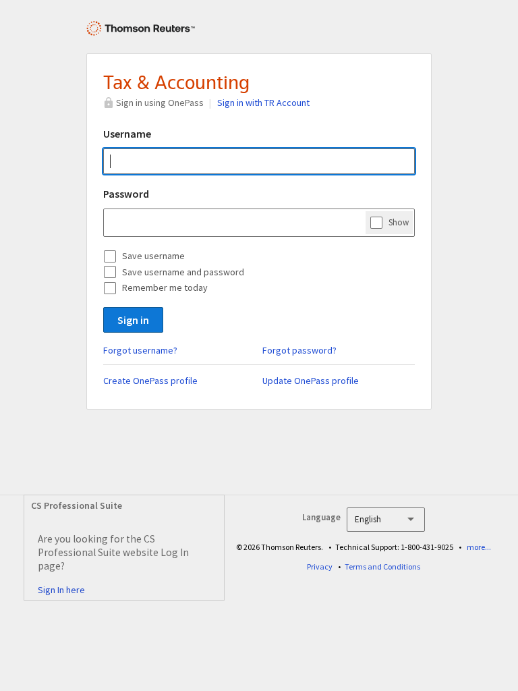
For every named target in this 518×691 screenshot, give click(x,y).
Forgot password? (299, 350)
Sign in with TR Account (263, 102)
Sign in (133, 320)
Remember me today (165, 287)
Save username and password (183, 272)
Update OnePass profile (310, 381)
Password (126, 193)
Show (398, 222)
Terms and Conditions (382, 566)
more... (479, 547)
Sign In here (61, 590)
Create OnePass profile (150, 381)
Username (127, 133)
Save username (153, 256)
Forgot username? (140, 350)
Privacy (320, 566)
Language (321, 517)
